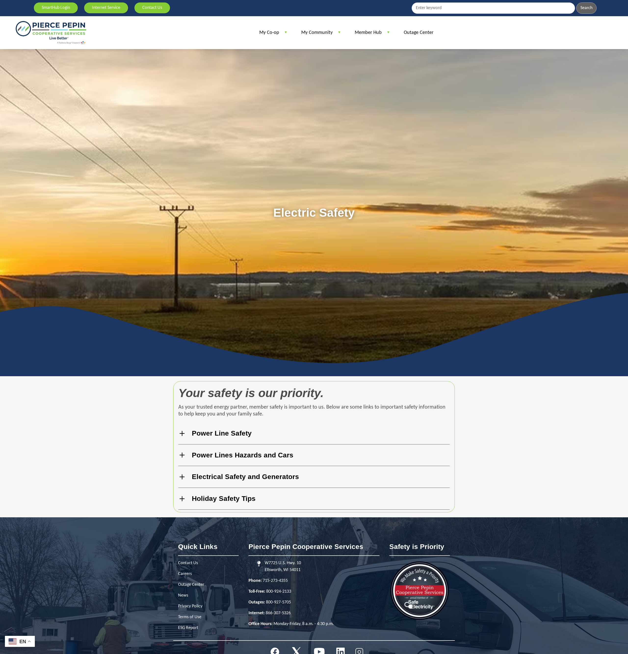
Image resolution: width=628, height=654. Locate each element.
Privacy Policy (190, 606)
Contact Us (152, 7)
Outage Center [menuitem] (418, 32)
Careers (185, 574)
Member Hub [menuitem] (366, 34)
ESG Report (188, 628)
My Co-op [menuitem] (266, 34)
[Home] (51, 32)
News (183, 595)
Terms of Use (189, 617)
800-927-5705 (278, 602)
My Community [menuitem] (314, 34)
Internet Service (106, 7)
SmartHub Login (56, 7)
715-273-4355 (275, 580)
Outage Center (191, 584)
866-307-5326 (278, 613)
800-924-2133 (278, 591)
